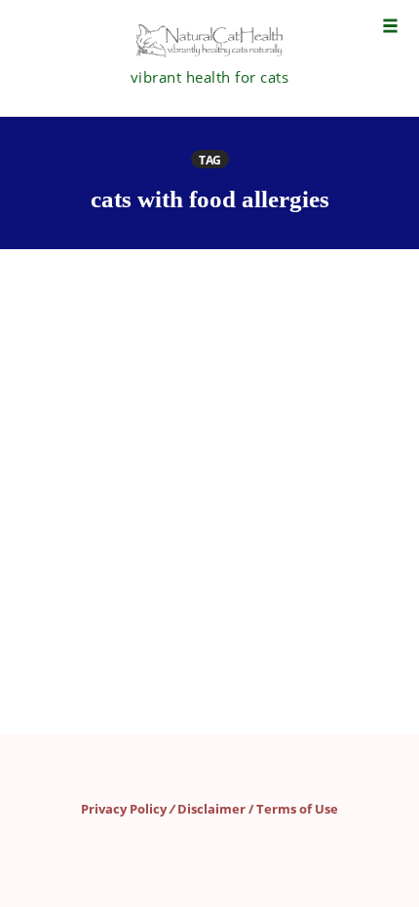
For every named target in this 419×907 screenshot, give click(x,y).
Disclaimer (211, 808)
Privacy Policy (124, 808)
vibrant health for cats (210, 77)
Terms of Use (297, 808)
